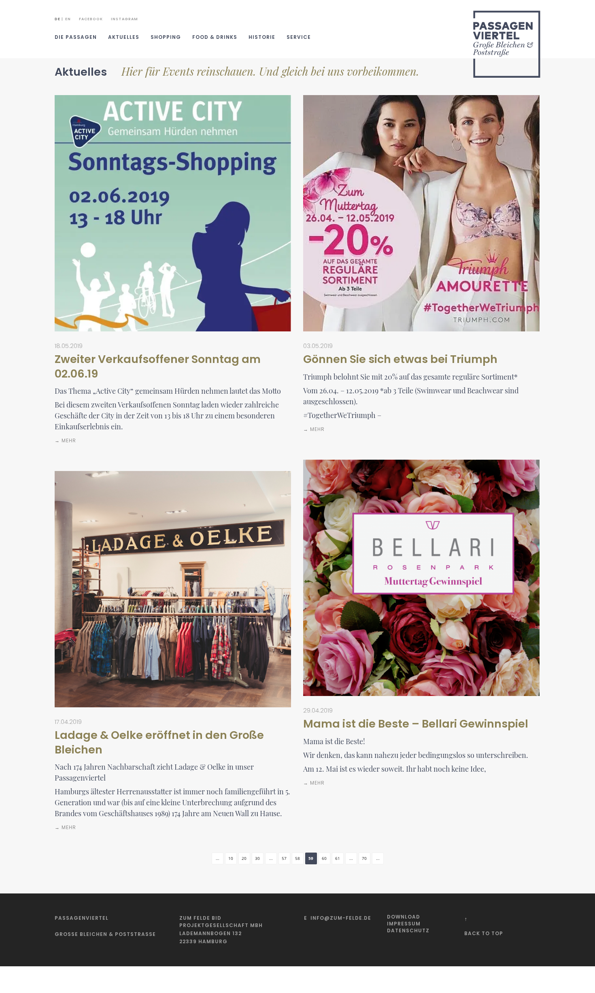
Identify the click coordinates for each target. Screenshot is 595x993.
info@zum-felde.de (340, 917)
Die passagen (76, 37)
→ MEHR (65, 440)
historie (262, 37)
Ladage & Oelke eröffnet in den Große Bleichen (159, 742)
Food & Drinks (214, 37)
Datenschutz (408, 930)
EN (68, 19)
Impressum (404, 923)
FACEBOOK (91, 19)
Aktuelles (123, 37)
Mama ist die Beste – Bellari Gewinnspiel (415, 723)
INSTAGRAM (124, 19)
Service (299, 37)
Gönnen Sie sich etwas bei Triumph (400, 359)
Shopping (166, 37)
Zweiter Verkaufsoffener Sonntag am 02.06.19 (158, 366)
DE (57, 19)
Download (403, 916)
